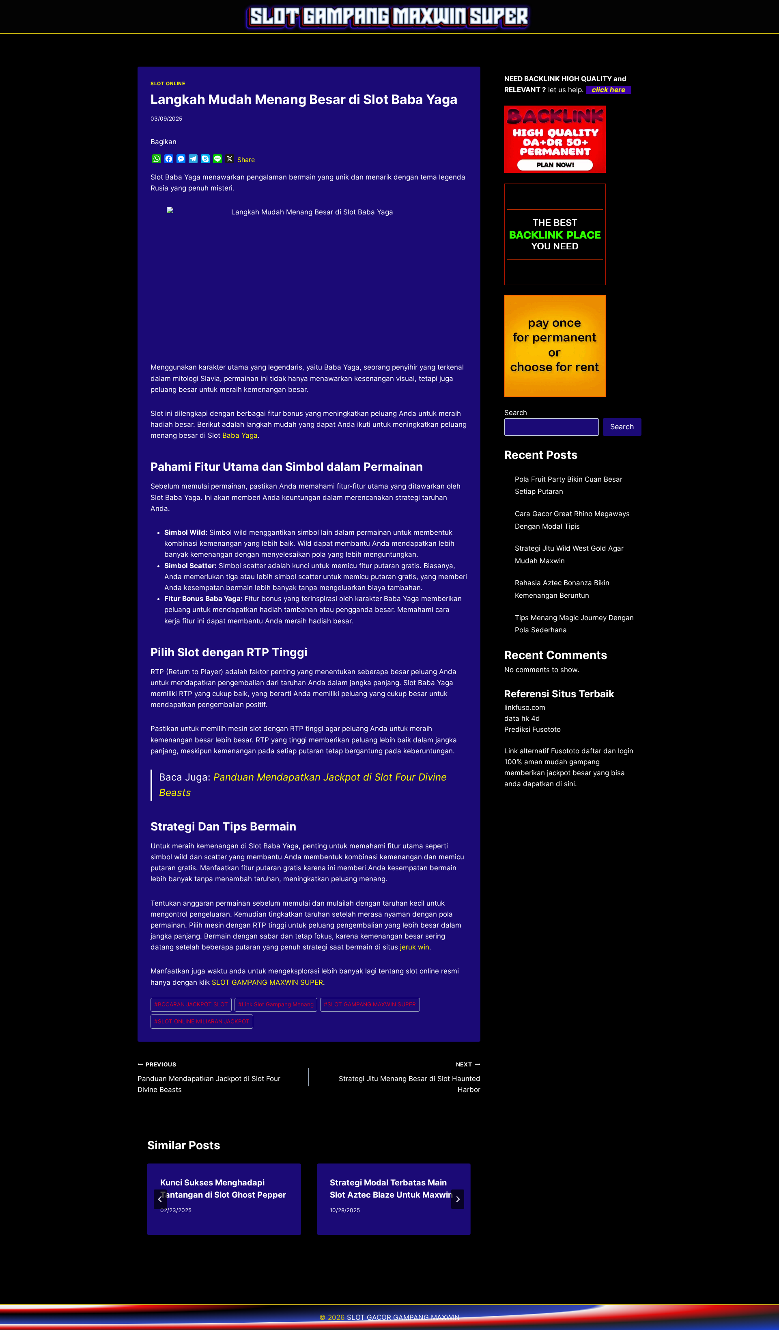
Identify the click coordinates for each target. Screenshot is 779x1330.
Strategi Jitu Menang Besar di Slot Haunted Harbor (409, 1077)
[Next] (457, 1199)
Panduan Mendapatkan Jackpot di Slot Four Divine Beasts (209, 1077)
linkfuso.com (524, 707)
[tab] (293, 1242)
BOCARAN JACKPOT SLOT (191, 1004)
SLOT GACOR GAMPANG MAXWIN (403, 1317)
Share (246, 160)
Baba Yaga (240, 435)
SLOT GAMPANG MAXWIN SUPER (370, 1004)
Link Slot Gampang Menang (276, 1004)
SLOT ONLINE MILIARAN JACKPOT (202, 1021)
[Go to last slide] (160, 1199)
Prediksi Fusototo (532, 729)
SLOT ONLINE (168, 83)
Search (515, 413)
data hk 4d (522, 718)
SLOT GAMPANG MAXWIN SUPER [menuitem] (267, 982)
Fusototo (565, 751)
